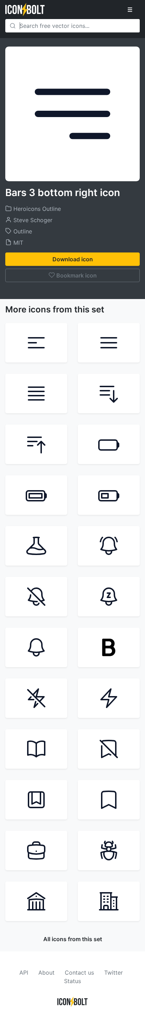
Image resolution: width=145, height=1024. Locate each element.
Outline (22, 231)
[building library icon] (36, 901)
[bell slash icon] (36, 596)
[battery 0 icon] (109, 444)
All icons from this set (72, 939)
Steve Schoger (32, 220)
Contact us (79, 972)
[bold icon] (109, 647)
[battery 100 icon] (36, 495)
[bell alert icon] (109, 546)
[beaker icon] (36, 546)
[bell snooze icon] (109, 596)
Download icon (72, 259)
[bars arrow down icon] (109, 393)
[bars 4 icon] (36, 393)
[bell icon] (36, 647)
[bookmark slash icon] (109, 749)
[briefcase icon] (36, 850)
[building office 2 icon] (109, 901)
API (23, 972)
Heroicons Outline (36, 208)
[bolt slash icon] (36, 698)
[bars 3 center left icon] (36, 342)
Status (72, 981)
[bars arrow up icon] (36, 444)
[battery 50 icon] (109, 495)
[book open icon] (36, 749)
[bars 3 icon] (109, 342)
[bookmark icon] (109, 799)
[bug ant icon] (109, 850)
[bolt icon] (109, 698)
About (46, 972)
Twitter (113, 972)
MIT (17, 242)
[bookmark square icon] (36, 799)
